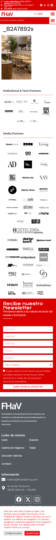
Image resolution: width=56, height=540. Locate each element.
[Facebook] (41, 5)
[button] (52, 13)
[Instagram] (48, 5)
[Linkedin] (51, 5)
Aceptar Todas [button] (32, 533)
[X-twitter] (44, 5)
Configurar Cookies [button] (13, 533)
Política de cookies (20, 527)
